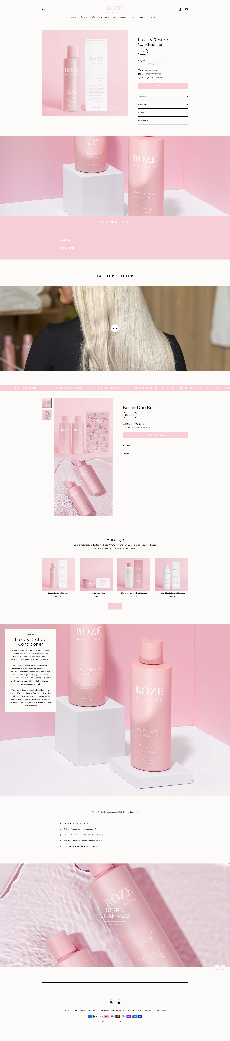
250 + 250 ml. (130, 415)
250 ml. (142, 52)
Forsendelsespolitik (118, 1010)
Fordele (141, 112)
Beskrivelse (142, 96)
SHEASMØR (65, 232)
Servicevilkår (149, 1010)
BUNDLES (143, 17)
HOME (73, 17)
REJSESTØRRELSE (120, 17)
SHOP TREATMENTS (115, 925)
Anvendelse (143, 104)
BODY (107, 17)
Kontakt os (68, 1010)
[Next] (222, 967)
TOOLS (133, 17)
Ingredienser (143, 120)
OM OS (153, 17)
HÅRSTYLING (97, 17)
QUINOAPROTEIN (67, 248)
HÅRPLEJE (84, 17)
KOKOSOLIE (65, 240)
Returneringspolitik (88, 1010)
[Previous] (216, 967)
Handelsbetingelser (135, 1010)
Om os (76, 1010)
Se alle (115, 606)
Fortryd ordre (161, 1010)
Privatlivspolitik (103, 1010)
